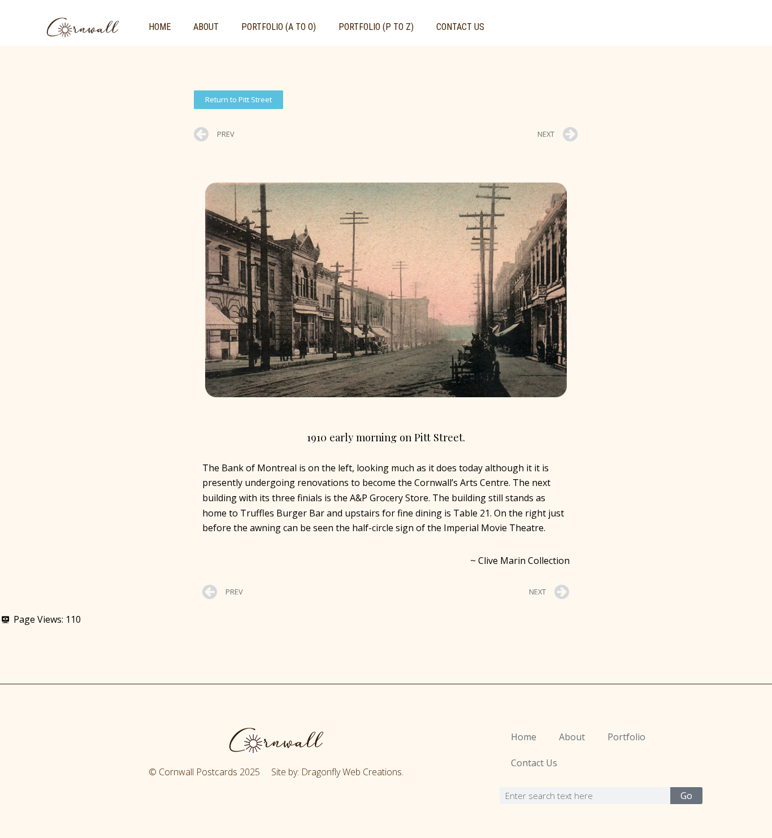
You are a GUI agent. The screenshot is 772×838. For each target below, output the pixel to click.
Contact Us (460, 26)
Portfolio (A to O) (278, 26)
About (206, 26)
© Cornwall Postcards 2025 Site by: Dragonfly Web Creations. (276, 772)
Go (686, 795)
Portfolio (626, 737)
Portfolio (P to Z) (376, 26)
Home (160, 26)
